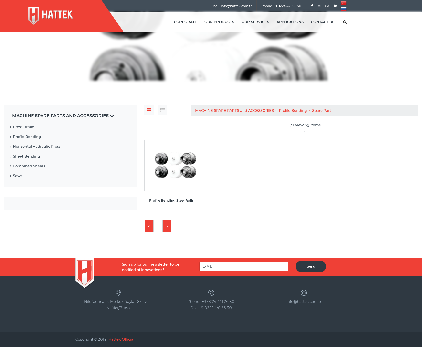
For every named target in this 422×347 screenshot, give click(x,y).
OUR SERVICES (255, 22)
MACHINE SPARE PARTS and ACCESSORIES (235, 110)
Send (311, 266)
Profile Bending (293, 110)
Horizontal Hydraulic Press (37, 146)
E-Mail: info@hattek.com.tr (230, 6)
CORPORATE (185, 22)
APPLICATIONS (290, 22)
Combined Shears (29, 166)
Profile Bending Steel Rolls (171, 200)
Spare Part (322, 110)
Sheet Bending (26, 156)
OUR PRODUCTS (219, 22)
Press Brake (23, 127)
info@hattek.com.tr (303, 301)
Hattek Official (121, 339)
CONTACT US (322, 22)
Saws (17, 175)
